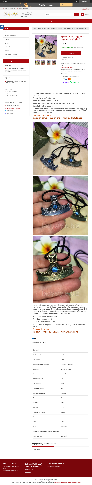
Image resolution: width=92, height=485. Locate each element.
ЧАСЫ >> (28, 472)
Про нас (35, 21)
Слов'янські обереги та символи (47, 28)
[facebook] (33, 338)
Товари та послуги (20, 21)
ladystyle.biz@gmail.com (13, 108)
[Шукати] (76, 14)
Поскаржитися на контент (60, 482)
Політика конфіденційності (74, 482)
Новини (7, 39)
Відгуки (7, 50)
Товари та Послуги (10, 35)
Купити (71, 53)
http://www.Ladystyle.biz (13, 105)
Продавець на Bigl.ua (46, 481)
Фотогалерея (9, 32)
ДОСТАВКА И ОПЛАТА (53, 466)
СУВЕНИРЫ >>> (29, 469)
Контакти (44, 21)
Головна (8, 21)
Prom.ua (54, 479)
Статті (7, 43)
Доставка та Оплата (58, 21)
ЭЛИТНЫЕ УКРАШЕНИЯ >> (10, 470)
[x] (35, 338)
